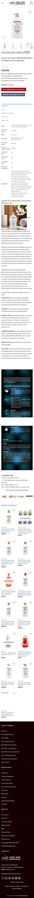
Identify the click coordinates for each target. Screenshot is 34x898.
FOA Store (24, 886)
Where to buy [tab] (5, 120)
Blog (2, 828)
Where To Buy (5, 825)
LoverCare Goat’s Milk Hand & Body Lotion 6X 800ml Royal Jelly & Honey (8, 563)
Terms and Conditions (8, 835)
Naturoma (4, 790)
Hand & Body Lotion (7, 734)
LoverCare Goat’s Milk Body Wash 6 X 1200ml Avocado (7, 684)
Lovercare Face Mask (7, 800)
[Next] (29, 25)
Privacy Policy (5, 832)
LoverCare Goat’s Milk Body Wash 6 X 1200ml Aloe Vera (24, 684)
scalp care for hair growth (9, 759)
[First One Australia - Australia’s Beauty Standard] (17, 3)
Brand (13, 51)
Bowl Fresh (4, 793)
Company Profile (6, 821)
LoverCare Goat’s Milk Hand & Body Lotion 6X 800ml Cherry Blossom (8, 623)
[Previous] (4, 25)
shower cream (22, 231)
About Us (4, 818)
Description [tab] (4, 106)
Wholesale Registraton (8, 846)
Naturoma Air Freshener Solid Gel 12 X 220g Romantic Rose (25, 654)
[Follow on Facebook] (3, 878)
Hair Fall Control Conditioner (10, 752)
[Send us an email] (12, 878)
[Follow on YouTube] (19, 878)
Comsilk (3, 804)
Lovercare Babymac (7, 776)
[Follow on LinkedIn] (16, 878)
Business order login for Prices (13, 94)
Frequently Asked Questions (10, 842)
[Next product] (3, 66)
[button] (2, 3)
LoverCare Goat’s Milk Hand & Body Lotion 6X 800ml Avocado (8, 530)
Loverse (3, 797)
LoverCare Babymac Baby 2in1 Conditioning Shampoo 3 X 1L (8, 593)
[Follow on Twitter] (9, 878)
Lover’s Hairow (6, 780)
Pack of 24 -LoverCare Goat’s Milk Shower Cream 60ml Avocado (7, 714)
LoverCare (4, 773)
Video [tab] (2, 109)
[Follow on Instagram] (6, 878)
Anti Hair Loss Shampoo (8, 748)
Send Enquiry (5, 839)
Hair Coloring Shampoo (8, 755)
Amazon (11, 886)
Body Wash (4, 738)
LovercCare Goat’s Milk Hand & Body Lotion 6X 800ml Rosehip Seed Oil (24, 593)
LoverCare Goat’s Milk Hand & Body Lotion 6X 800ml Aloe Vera (24, 562)
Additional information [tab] (7, 113)
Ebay (6, 886)
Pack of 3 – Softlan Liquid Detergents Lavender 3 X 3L (8, 654)
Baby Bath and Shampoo (9, 745)
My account (5, 814)
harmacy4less (17, 888)
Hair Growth (5, 762)
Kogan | (18, 886)
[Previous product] (6, 66)
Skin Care (4, 731)
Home (3, 51)
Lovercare (19, 51)
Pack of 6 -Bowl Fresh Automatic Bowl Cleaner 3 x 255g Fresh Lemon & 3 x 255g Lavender (25, 531)
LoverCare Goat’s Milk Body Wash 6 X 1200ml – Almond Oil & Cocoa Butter (25, 624)
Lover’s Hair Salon (7, 783)
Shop (8, 51)
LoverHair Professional (8, 786)
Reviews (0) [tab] (4, 116)
